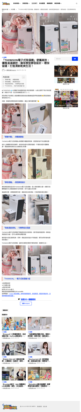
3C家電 (13, 9)
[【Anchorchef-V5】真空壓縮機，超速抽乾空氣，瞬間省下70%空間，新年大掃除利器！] (40, 348)
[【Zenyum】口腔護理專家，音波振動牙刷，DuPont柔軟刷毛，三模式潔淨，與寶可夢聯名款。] (14, 323)
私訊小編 (45, 406)
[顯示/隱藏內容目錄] (22, 77)
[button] (76, 3)
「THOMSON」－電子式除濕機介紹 (14, 86)
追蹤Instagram (26, 303)
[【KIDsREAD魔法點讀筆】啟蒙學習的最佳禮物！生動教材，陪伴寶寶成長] (40, 373)
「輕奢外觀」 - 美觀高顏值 (11, 79)
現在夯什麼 (5, 9)
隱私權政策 (39, 406)
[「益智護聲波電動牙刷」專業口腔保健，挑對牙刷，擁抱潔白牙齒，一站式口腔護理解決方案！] (40, 323)
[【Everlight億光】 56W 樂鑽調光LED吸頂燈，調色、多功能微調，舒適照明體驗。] (14, 373)
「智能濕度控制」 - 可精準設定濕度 (14, 83)
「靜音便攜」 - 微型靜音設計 (12, 81)
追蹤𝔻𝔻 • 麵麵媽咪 (28, 299)
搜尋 (75, 58)
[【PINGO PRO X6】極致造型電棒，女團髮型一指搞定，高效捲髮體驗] (14, 348)
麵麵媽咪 (5, 310)
